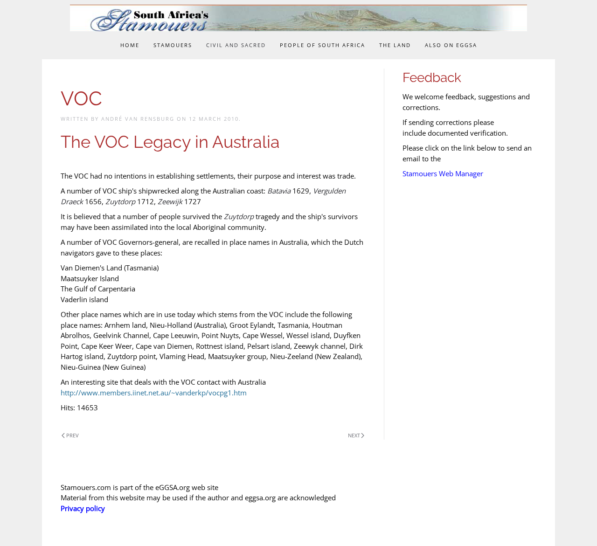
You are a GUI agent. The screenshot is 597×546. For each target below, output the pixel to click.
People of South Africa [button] (322, 44)
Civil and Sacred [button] (236, 44)
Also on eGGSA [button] (451, 44)
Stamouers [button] (172, 44)
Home (129, 44)
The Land (395, 44)
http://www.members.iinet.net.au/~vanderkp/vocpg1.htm (154, 392)
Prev (72, 435)
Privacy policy (83, 508)
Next (354, 435)
